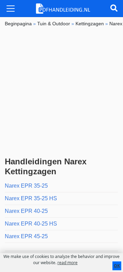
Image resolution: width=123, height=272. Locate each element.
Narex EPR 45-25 (26, 236)
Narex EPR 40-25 (26, 211)
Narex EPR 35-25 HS (31, 198)
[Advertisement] (61, 91)
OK (117, 266)
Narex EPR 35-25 (26, 186)
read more (67, 263)
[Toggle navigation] (10, 8)
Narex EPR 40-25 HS (31, 224)
